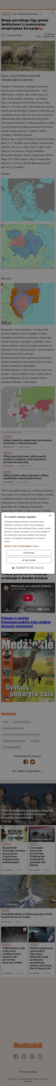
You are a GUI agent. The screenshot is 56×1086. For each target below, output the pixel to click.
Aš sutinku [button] (29, 552)
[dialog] (28, 543)
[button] (28, 546)
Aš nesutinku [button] (29, 560)
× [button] (50, 516)
